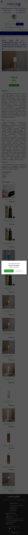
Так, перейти (9, 270)
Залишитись (19, 270)
